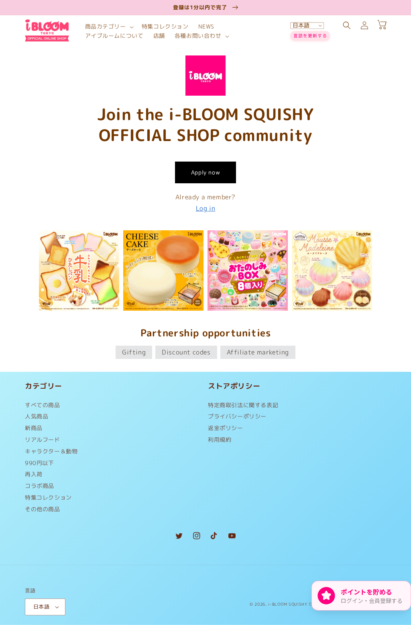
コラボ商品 (39, 486)
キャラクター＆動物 (51, 451)
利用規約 (219, 439)
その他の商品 (42, 509)
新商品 (34, 428)
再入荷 (34, 474)
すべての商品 (42, 407)
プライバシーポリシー (237, 416)
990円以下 (39, 463)
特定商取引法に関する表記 (243, 407)
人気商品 (36, 416)
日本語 (41, 606)
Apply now (205, 172)
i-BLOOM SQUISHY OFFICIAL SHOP (304, 604)
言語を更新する (310, 36)
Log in (206, 208)
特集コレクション (48, 497)
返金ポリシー (225, 428)
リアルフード (42, 439)
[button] (108, 26)
